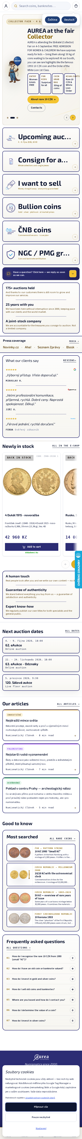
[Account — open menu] (6, 6)
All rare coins (62, 838)
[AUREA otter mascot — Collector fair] (15, 70)
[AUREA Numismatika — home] (41, 1057)
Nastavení (41, 1128)
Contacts (36, 108)
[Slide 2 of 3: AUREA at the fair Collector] (12, 117)
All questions (19, 948)
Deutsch (69, 20)
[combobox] (43, 6)
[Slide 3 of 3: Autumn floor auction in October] (17, 117)
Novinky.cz (11, 347)
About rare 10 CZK (43, 99)
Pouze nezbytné (41, 1117)
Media (74, 341)
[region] (38, 505)
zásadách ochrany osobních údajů (40, 1097)
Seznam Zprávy (49, 347)
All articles (68, 704)
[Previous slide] (66, 117)
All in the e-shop (66, 445)
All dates (72, 631)
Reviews (69, 360)
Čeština (52, 20)
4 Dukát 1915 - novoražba (22, 515)
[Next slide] (73, 117)
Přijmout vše (41, 1107)
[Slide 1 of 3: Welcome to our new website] (7, 117)
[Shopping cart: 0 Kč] (76, 6)
